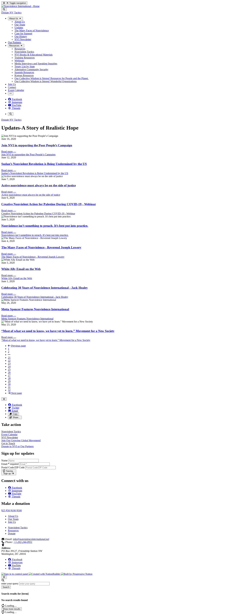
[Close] (4, 399)
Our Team (13, 519)
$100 (13, 510)
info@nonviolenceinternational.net (31, 539)
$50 (8, 510)
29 (9, 381)
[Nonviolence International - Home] (20, 6)
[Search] (4, 9)
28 (9, 378)
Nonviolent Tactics (18, 527)
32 (9, 390)
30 (9, 384)
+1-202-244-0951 (23, 542)
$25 (3, 510)
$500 (19, 510)
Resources (13, 530)
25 (9, 369)
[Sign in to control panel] (15, 574)
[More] (10, 93)
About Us (13, 516)
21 (9, 357)
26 (9, 372)
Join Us (12, 522)
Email (10, 464)
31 (9, 387)
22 (9, 360)
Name (4, 460)
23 (9, 363)
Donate (11, 533)
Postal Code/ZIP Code (13, 467)
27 (9, 375)
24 (9, 366)
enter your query (9, 583)
